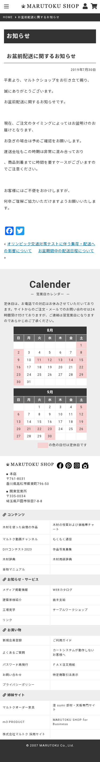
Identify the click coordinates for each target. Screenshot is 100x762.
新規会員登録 (12, 640)
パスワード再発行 (15, 665)
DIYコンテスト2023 (17, 549)
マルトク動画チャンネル (20, 539)
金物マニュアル (14, 569)
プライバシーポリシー (19, 685)
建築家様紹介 (12, 600)
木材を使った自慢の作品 (20, 527)
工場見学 (9, 610)
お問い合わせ (12, 675)
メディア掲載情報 (15, 590)
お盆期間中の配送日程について (66, 251)
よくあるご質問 (14, 652)
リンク (7, 620)
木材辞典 (9, 559)
